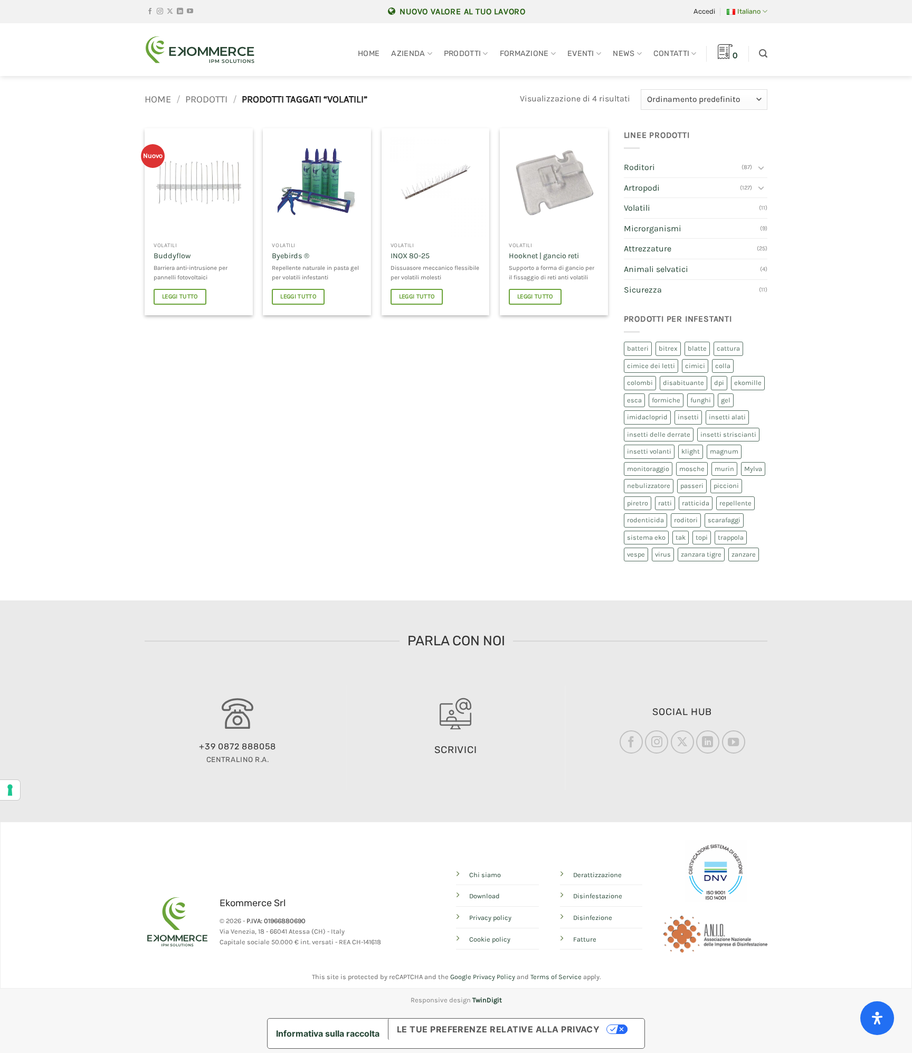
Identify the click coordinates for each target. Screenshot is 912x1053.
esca (634, 400)
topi (702, 537)
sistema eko (646, 537)
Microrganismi (652, 228)
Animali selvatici (656, 269)
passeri (692, 486)
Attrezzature (647, 248)
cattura (728, 348)
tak (681, 537)
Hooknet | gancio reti (544, 255)
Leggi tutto (180, 296)
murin (724, 469)
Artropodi (642, 188)
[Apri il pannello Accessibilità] (877, 1018)
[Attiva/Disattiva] (761, 167)
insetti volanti (649, 451)
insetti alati (727, 417)
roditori (686, 520)
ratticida (695, 503)
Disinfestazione (597, 896)
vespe (636, 554)
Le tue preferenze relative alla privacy (498, 1029)
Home (368, 53)
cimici (695, 366)
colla (722, 366)
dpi (719, 383)
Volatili (637, 208)
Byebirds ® (290, 255)
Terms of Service (556, 977)
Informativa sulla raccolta (327, 1033)
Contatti (671, 53)
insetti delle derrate (658, 434)
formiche (666, 400)
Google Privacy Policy (482, 977)
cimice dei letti (651, 366)
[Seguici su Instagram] (160, 11)
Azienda (408, 53)
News (623, 53)
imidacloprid (647, 417)
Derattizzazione (597, 875)
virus (663, 554)
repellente (735, 503)
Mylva (753, 469)
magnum (724, 451)
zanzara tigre (701, 554)
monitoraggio (648, 469)
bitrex (668, 348)
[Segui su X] (170, 11)
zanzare (744, 554)
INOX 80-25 (410, 255)
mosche (692, 469)
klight (690, 451)
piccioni (726, 486)
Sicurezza (643, 290)
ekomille (748, 383)
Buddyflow (172, 255)
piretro (637, 503)
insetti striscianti (728, 434)
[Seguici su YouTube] (190, 11)
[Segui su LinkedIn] (180, 11)
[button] (704, 12)
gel (725, 400)
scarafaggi (724, 520)
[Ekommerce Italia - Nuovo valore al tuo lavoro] (200, 49)
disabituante (683, 383)
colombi (640, 383)
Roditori (639, 167)
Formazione (524, 53)
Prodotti (462, 53)
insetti (688, 417)
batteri (638, 348)
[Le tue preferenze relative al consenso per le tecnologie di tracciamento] (10, 790)
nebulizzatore (648, 486)
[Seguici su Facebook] (150, 11)
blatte (697, 348)
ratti (665, 503)
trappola (731, 537)
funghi (700, 400)
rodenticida (645, 520)
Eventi (580, 53)
